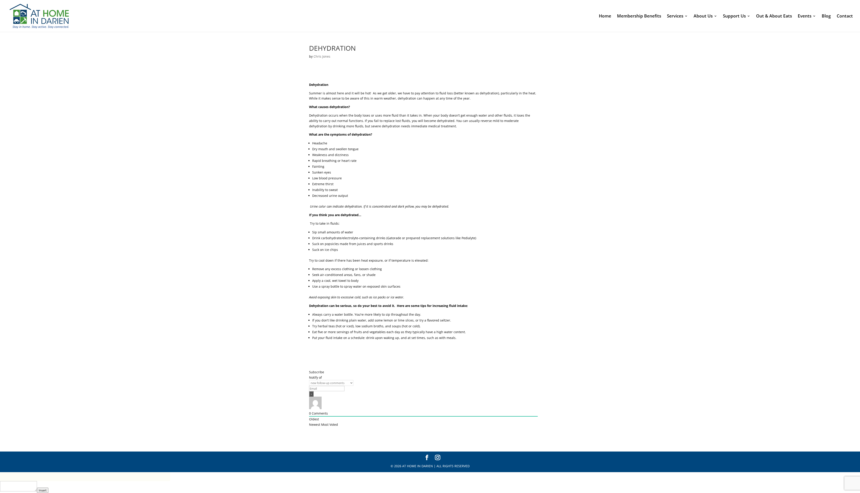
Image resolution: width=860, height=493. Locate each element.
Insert (43, 490)
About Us (703, 16)
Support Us (734, 16)
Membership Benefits (639, 16)
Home (605, 16)
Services (675, 16)
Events (804, 16)
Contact (845, 16)
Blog (826, 16)
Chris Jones (322, 56)
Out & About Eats (774, 16)
